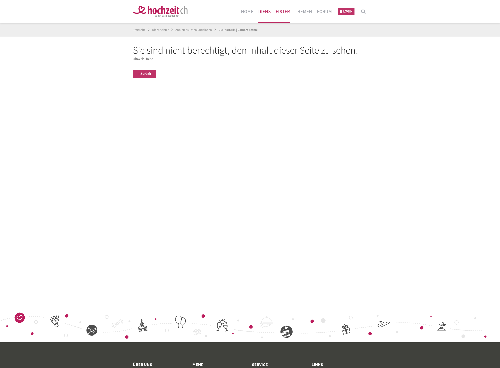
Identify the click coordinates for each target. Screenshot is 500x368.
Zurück (145, 73)
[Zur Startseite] (160, 11)
